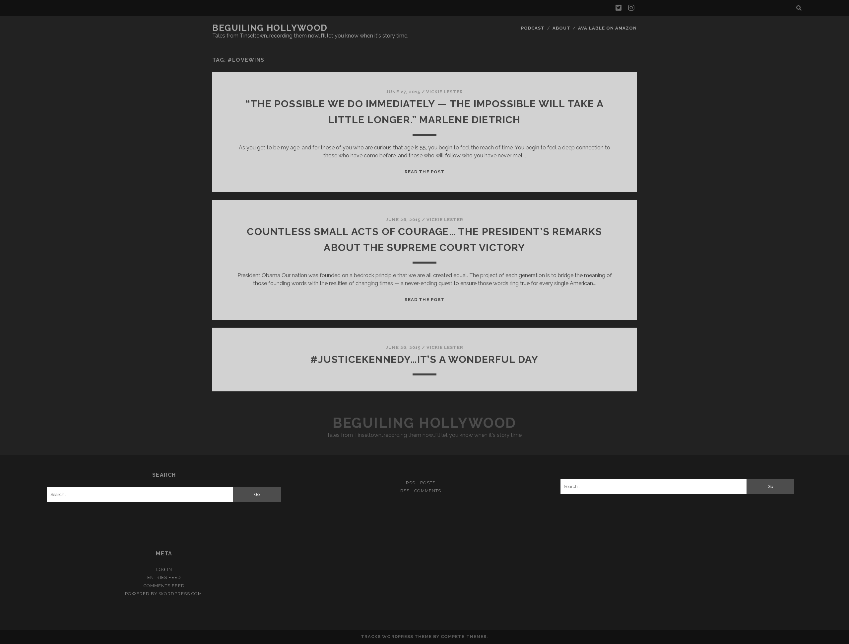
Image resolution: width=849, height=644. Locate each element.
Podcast (533, 28)
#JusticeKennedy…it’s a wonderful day (424, 359)
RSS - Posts (420, 482)
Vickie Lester (444, 91)
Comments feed (164, 585)
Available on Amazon (607, 28)
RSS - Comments (420, 490)
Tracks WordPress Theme (396, 636)
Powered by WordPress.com (163, 593)
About (561, 28)
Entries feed (164, 577)
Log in (164, 569)
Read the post (424, 171)
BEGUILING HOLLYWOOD (270, 28)
